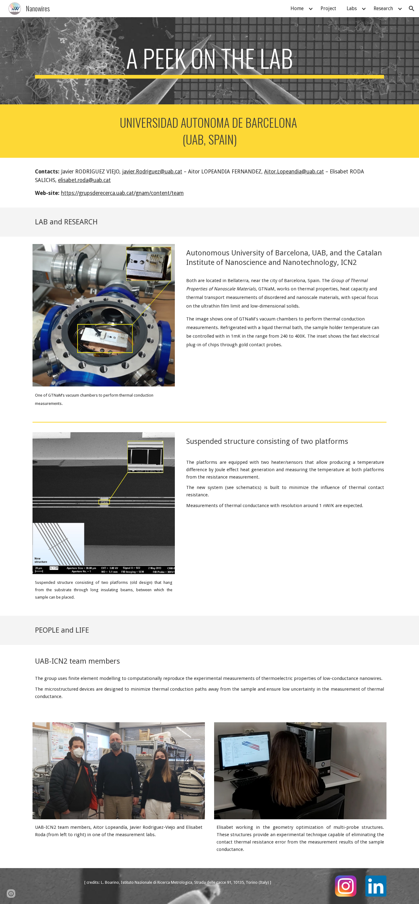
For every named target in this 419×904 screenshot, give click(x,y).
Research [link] (383, 8)
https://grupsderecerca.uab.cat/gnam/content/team (122, 193)
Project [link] (328, 8)
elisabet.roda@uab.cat (84, 180)
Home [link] (297, 8)
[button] (411, 8)
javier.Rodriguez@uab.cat (152, 172)
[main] (209, 61)
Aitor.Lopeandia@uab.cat (294, 172)
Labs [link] (352, 8)
